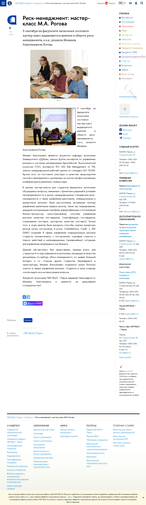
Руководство (12, 452)
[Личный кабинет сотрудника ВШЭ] (136, 3)
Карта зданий (125, 357)
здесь (27, 497)
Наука (63, 425)
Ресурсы (91, 425)
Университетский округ (43, 457)
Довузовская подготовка (125, 265)
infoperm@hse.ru (130, 173)
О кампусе (13, 425)
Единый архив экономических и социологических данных (97, 446)
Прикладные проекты (69, 436)
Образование (41, 425)
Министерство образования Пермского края (97, 463)
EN (124, 3)
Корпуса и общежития (16, 470)
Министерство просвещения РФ (120, 437)
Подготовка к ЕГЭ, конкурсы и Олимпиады (127, 275)
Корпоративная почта (95, 453)
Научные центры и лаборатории (67, 431)
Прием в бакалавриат (42, 437)
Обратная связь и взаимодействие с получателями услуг (42, 464)
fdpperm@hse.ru (132, 300)
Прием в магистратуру (43, 441)
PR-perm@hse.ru (125, 351)
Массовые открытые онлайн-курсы (121, 444)
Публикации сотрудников (97, 440)
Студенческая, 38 (130, 337)
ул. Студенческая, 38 (127, 153)
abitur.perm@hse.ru (131, 211)
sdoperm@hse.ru (126, 258)
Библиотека (91, 456)
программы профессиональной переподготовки (128, 227)
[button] (93, 74)
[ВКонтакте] (24, 297)
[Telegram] (28, 297)
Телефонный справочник (17, 466)
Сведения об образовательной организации (14, 432)
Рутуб (125, 134)
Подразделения (13, 456)
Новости (29, 417)
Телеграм (127, 138)
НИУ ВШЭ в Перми (33, 333)
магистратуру (125, 188)
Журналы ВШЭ (93, 436)
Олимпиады (38, 433)
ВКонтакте (127, 130)
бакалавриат (132, 185)
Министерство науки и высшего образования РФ (124, 431)
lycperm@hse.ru (132, 313)
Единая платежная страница (14, 487)
